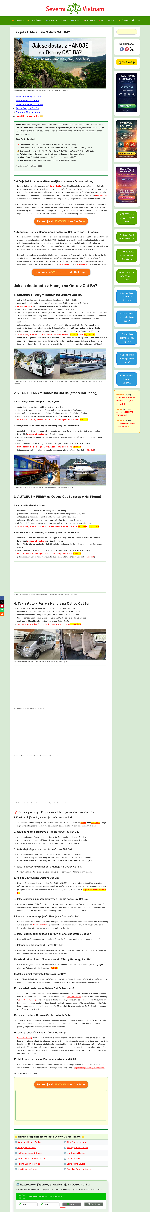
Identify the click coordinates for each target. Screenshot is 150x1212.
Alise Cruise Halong (76, 1142)
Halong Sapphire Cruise (28, 1164)
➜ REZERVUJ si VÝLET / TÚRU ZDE (126, 218)
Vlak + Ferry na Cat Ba (27, 100)
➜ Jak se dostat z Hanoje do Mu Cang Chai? (127, 338)
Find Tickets (95, 1204)
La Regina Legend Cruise (29, 1153)
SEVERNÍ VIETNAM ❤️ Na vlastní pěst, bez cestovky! (125, 401)
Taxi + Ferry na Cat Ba (27, 108)
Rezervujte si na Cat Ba (61, 221)
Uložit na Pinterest (22, 41)
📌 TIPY (101, 20)
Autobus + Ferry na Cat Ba (29, 96)
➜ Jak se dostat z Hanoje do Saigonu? (127, 379)
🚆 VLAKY (111, 20)
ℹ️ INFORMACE (51, 20)
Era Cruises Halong (76, 1153)
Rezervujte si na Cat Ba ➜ (61, 1084)
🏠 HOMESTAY (89, 20)
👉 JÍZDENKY (124, 20)
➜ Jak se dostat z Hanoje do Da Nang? (127, 358)
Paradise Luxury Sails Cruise (31, 1158)
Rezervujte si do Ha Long (61, 272)
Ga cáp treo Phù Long (27, 1000)
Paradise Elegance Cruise (79, 1169)
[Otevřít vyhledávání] (139, 20)
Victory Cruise (73, 1158)
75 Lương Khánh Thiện (69, 416)
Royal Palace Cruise (27, 1169)
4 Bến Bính (89, 450)
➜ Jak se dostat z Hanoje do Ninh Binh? (127, 296)
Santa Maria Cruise (76, 1164)
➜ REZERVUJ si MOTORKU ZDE (126, 237)
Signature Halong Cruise (29, 1142)
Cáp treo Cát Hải (74, 997)
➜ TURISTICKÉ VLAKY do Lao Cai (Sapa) (127, 255)
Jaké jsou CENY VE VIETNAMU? (124, 413)
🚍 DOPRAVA (76, 20)
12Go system (63, 1207)
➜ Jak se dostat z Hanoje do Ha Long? (127, 317)
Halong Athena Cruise (77, 1147)
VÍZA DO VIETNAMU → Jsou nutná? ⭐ (126, 425)
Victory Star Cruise (26, 1147)
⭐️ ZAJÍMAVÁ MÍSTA (34, 20)
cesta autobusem (24, 306)
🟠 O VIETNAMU (18, 20)
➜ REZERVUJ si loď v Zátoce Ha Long (126, 276)
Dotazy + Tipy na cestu (28, 112)
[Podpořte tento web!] (126, 64)
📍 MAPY (64, 20)
